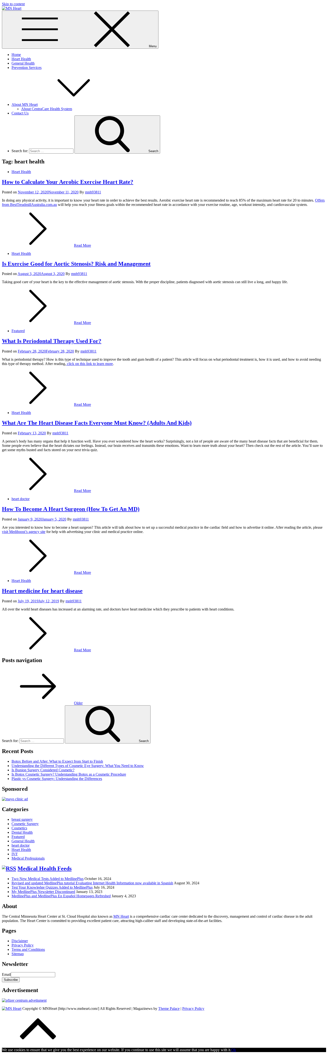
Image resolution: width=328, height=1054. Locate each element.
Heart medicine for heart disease (42, 591)
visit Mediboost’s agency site (23, 532)
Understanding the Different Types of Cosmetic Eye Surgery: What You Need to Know (78, 766)
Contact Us (20, 113)
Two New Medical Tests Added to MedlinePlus (48, 879)
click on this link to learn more (89, 364)
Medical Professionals (28, 858)
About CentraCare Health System (46, 109)
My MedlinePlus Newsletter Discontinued (43, 892)
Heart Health (21, 59)
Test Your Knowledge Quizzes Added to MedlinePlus (52, 887)
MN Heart (121, 916)
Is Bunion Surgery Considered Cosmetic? (43, 770)
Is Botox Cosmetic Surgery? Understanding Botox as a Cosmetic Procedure (69, 774)
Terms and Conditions (28, 949)
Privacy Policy (23, 945)
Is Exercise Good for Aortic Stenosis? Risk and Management (76, 264)
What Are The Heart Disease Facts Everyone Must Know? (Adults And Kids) (97, 423)
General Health (23, 63)
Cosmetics (19, 828)
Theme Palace (169, 1008)
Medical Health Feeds (45, 868)
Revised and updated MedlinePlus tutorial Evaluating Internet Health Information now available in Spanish (92, 883)
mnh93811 (93, 192)
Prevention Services (27, 68)
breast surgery (22, 819)
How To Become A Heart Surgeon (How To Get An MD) (71, 509)
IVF (15, 854)
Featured (18, 331)
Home (16, 55)
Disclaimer (20, 941)
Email (6, 974)
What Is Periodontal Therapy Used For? (51, 341)
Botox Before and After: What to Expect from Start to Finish (57, 761)
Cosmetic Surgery (25, 824)
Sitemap (18, 954)
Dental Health (22, 832)
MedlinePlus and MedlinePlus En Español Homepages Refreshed (61, 896)
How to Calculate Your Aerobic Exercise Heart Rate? (67, 182)
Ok (233, 1050)
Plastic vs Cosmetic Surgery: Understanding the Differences (57, 779)
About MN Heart (25, 104)
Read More (82, 245)
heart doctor (21, 499)
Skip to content (13, 4)
